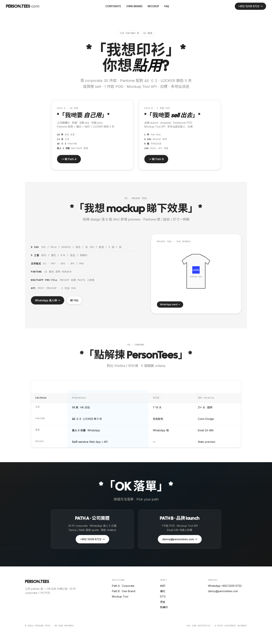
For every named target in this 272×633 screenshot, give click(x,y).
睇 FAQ (74, 300)
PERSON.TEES (22, 6)
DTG (163, 596)
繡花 (162, 591)
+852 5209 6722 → (250, 6)
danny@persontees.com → (179, 539)
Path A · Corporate (123, 585)
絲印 (162, 585)
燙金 (162, 601)
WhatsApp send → (170, 304)
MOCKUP (153, 6)
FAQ (166, 6)
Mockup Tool (120, 596)
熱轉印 (164, 607)
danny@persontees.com (223, 591)
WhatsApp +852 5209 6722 (225, 585)
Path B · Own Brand (123, 591)
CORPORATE (113, 6)
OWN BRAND (134, 6)
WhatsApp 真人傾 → (47, 300)
